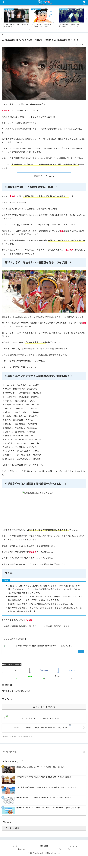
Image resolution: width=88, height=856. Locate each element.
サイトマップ (72, 846)
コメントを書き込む (44, 706)
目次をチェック (41, 176)
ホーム (15, 846)
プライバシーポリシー (65, 849)
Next (86, 19)
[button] (58, 676)
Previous (2, 19)
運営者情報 (44, 846)
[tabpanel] (17, 19)
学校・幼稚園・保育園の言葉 (12, 664)
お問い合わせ (22, 849)
